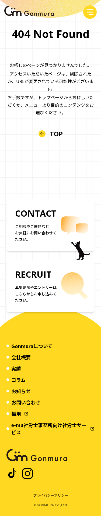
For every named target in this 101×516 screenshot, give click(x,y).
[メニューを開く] (90, 12)
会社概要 (21, 357)
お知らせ (21, 391)
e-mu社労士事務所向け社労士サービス (48, 428)
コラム (18, 379)
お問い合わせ (25, 402)
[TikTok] (12, 473)
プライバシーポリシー (50, 495)
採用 (16, 413)
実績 (16, 368)
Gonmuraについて (32, 345)
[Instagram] (27, 473)
